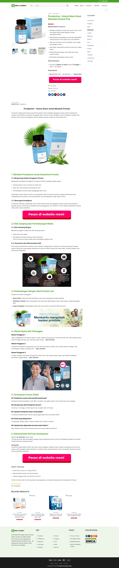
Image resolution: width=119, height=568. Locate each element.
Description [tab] (15, 104)
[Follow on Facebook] (99, 1)
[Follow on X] (100, 1)
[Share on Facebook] (49, 94)
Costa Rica (90, 20)
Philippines (90, 45)
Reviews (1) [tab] (23, 104)
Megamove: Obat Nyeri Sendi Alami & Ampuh (56, 514)
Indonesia (90, 30)
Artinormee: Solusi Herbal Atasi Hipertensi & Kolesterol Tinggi (19, 515)
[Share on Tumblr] (64, 94)
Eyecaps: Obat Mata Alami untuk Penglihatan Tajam (74, 514)
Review (96, 5)
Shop (60, 563)
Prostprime (61, 26)
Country (89, 5)
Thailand (89, 55)
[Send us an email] (102, 1)
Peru (88, 42)
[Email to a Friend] (55, 94)
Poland (89, 48)
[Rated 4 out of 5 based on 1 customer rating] (65, 24)
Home (76, 5)
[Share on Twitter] (52, 94)
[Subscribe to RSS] (105, 1)
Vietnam (40, 547)
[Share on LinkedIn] (61, 94)
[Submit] (67, 5)
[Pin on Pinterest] (58, 94)
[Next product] (106, 10)
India (88, 27)
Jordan (89, 33)
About (82, 5)
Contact (105, 5)
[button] (13, 44)
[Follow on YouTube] (106, 1)
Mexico (89, 39)
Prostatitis (53, 90)
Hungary (89, 23)
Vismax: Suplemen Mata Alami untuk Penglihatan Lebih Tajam (37, 515)
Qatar (89, 52)
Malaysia (90, 36)
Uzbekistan (90, 58)
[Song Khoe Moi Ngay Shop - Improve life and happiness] (19, 6)
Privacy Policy (75, 536)
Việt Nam (90, 61)
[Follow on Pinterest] (103, 1)
